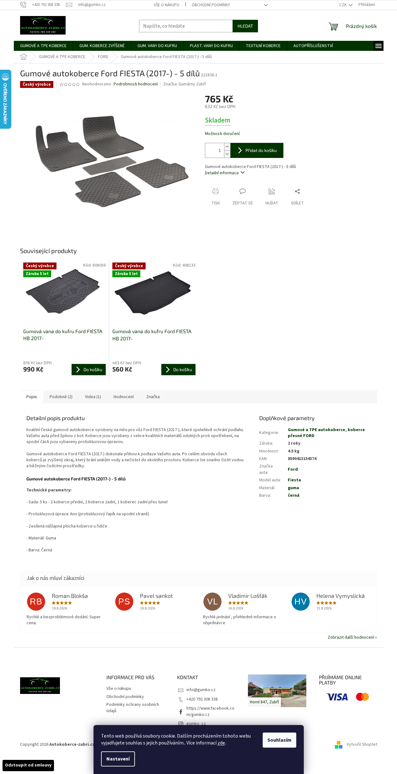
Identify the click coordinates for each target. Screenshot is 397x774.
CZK (343, 5)
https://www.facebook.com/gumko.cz (210, 711)
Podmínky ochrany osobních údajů (132, 707)
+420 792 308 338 (202, 699)
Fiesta (294, 480)
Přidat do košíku (261, 150)
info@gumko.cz (201, 690)
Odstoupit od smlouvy (28, 765)
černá (293, 495)
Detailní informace (222, 173)
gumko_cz (196, 724)
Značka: (184, 84)
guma (293, 488)
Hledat (245, 26)
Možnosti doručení (222, 134)
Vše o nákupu (166, 5)
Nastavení (118, 758)
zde (221, 742)
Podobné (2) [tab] (61, 397)
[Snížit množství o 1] (227, 154)
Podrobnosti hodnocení (136, 84)
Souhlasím (279, 740)
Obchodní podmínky (211, 5)
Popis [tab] (31, 397)
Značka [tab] (153, 397)
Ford (293, 469)
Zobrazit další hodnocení (351, 637)
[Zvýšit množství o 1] (227, 146)
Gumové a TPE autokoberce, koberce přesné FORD (326, 433)
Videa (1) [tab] (93, 397)
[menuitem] (43, 46)
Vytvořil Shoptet (362, 744)
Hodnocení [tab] (124, 397)
